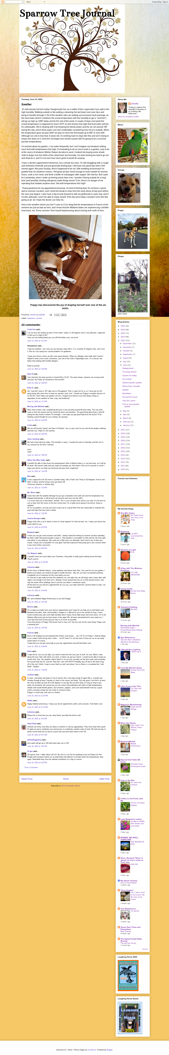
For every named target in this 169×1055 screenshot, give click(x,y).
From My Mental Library (131, 668)
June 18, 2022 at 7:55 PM (37, 746)
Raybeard (125, 531)
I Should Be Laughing (130, 649)
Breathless (126, 393)
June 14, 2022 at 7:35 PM (37, 513)
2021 (123, 430)
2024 (123, 333)
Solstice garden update (132, 383)
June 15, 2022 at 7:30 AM (37, 670)
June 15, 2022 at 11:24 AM (37, 696)
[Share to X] (60, 315)
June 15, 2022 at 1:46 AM (37, 628)
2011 (123, 466)
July (125, 361)
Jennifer (135, 104)
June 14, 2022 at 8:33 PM (37, 527)
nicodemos (92, 1050)
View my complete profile (128, 116)
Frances (30, 633)
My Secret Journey (129, 881)
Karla (29, 651)
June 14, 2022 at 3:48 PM (37, 383)
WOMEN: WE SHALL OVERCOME (130, 839)
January (126, 425)
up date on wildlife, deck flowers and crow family (138, 823)
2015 (123, 451)
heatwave (31, 318)
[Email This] (55, 315)
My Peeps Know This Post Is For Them (137, 517)
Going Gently (127, 589)
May (125, 411)
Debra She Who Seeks (36, 460)
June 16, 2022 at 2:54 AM (37, 719)
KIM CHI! (134, 864)
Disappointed (127, 368)
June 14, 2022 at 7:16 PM (37, 471)
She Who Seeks (128, 513)
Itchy (133, 552)
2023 (123, 337)
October (126, 351)
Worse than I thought (131, 386)
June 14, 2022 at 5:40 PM (37, 420)
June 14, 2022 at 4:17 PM (37, 401)
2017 (123, 444)
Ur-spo (30, 751)
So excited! (127, 379)
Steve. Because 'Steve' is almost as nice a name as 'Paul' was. (132, 860)
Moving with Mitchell (35, 406)
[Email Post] (50, 315)
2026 (123, 326)
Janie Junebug (33, 439)
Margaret (30, 532)
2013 (123, 459)
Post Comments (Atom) (71, 786)
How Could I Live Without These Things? (137, 727)
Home (66, 779)
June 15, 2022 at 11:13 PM (37, 707)
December (127, 343)
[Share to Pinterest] (65, 315)
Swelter (125, 390)
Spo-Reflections (128, 637)
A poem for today (129, 375)
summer (39, 318)
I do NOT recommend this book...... (137, 536)
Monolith (134, 609)
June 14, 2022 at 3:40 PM (37, 369)
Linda (29, 425)
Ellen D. (30, 388)
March (126, 418)
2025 (123, 330)
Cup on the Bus (128, 780)
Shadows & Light (128, 550)
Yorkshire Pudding (129, 607)
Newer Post (26, 779)
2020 (123, 433)
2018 (123, 440)
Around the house (129, 397)
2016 (123, 448)
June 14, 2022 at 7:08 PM (37, 455)
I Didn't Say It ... (137, 652)
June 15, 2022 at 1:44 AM (37, 590)
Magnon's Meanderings (131, 705)
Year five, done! (128, 401)
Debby (29, 701)
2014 (123, 455)
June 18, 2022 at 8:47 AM (37, 735)
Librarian (31, 567)
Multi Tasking (126, 931)
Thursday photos (129, 372)
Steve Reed (31, 724)
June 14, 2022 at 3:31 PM (37, 341)
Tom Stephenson (128, 909)
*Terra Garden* (127, 890)
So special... (135, 911)
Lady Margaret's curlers (131, 819)
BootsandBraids (128, 741)
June (125, 365)
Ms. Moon (31, 492)
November (127, 347)
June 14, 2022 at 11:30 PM (37, 562)
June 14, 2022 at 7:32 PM (37, 488)
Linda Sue (31, 329)
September (128, 354)
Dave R (30, 374)
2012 (123, 462)
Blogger (109, 1050)
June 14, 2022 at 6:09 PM (37, 434)
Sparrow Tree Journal (67, 13)
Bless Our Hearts (128, 723)
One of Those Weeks (129, 883)
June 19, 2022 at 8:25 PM (37, 763)
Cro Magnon (32, 553)
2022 (123, 340)
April (125, 414)
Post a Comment (31, 767)
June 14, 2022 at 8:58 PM (37, 548)
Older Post (104, 779)
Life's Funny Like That (131, 686)
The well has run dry (128, 943)
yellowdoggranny (34, 740)
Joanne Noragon (34, 518)
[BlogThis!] (58, 315)
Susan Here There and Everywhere (130, 928)
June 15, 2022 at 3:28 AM (37, 646)
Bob (29, 476)
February (127, 422)
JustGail (30, 675)
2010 (123, 469)
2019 (123, 437)
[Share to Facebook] (63, 315)
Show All (145, 949)
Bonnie (30, 607)
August (126, 358)
